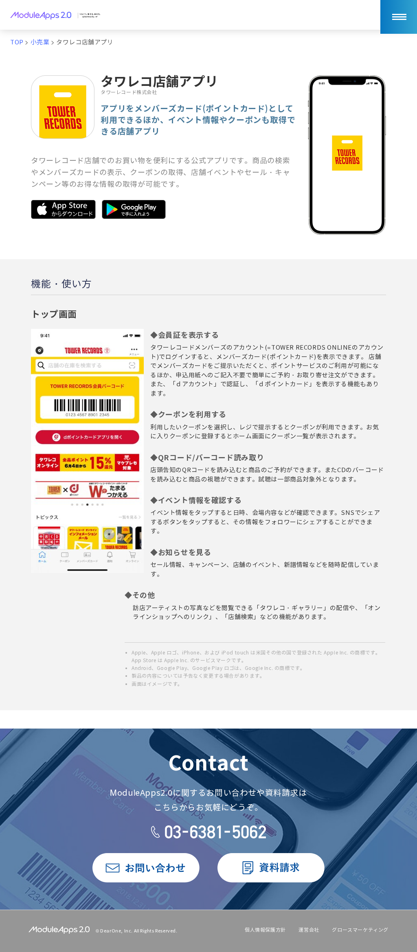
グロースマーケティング (360, 930)
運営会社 (308, 930)
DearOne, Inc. (116, 931)
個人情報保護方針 (265, 930)
